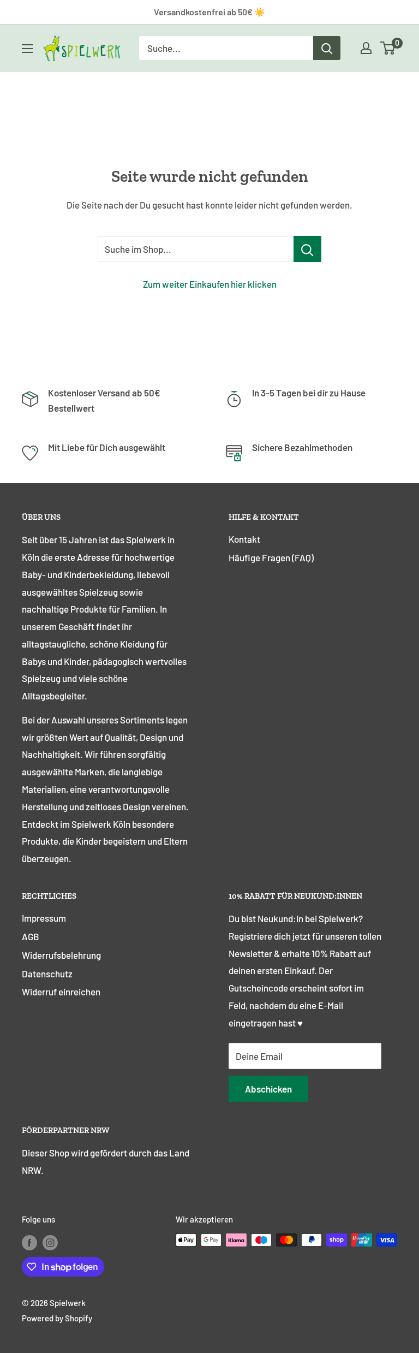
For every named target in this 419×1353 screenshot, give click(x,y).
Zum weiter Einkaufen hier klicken (210, 283)
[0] (388, 48)
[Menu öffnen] (27, 48)
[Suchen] (326, 48)
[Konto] (366, 48)
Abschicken (268, 1088)
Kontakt (244, 538)
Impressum (44, 917)
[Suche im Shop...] (307, 249)
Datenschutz (47, 973)
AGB (30, 936)
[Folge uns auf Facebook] (29, 1241)
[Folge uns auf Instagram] (50, 1241)
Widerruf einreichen (61, 991)
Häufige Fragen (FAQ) (271, 557)
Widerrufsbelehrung (61, 955)
